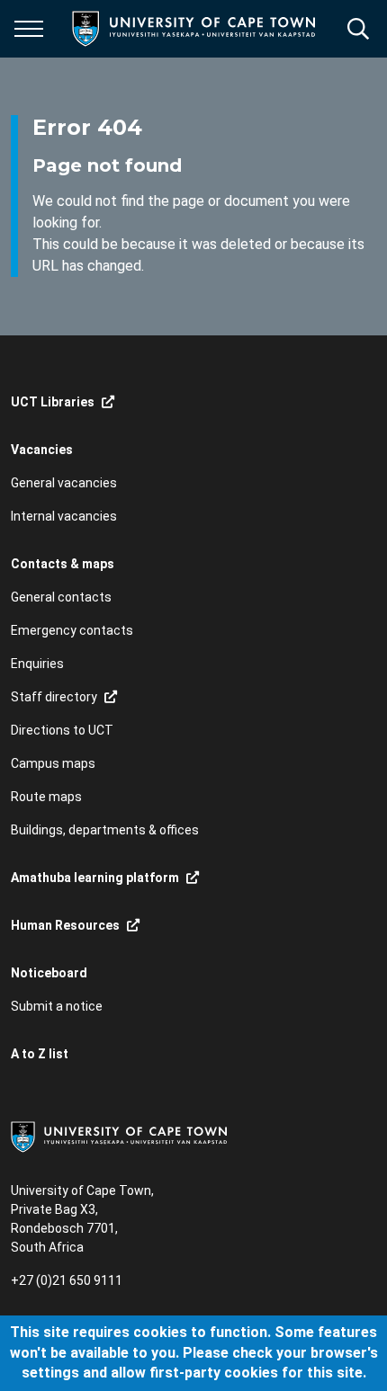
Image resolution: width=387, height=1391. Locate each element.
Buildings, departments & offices (105, 830)
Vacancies (42, 449)
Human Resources (65, 925)
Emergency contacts (72, 630)
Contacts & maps (62, 564)
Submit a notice (57, 1006)
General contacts (61, 597)
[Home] (119, 1135)
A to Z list (39, 1054)
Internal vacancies (64, 516)
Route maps (46, 796)
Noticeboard (49, 973)
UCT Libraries (52, 402)
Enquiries (37, 663)
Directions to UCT (62, 730)
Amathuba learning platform (95, 877)
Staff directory (54, 697)
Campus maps (53, 763)
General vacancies (64, 483)
